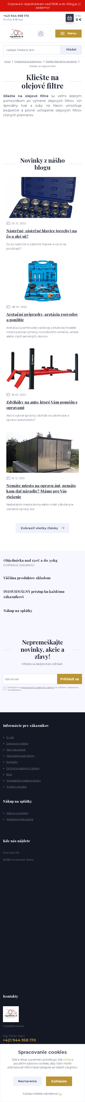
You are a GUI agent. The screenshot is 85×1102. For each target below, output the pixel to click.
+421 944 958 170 (16, 16)
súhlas (67, 1059)
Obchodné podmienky (20, 755)
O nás (10, 737)
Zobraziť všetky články (39, 528)
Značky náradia (16, 786)
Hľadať (71, 49)
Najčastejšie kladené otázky (23, 780)
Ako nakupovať (16, 749)
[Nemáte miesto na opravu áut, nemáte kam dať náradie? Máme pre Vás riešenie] (42, 452)
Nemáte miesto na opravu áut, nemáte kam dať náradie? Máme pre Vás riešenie (41, 491)
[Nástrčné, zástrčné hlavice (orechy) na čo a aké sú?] (42, 197)
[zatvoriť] (79, 4)
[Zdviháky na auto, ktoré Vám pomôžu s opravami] (42, 368)
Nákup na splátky (17, 813)
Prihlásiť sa (69, 679)
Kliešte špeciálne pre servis (61, 61)
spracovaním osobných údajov (37, 687)
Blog (9, 774)
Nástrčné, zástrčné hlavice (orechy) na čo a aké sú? (41, 233)
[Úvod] (16, 34)
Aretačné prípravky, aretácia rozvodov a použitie (42, 316)
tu (60, 1093)
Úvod (7, 61)
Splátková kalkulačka (19, 819)
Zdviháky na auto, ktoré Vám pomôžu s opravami (41, 404)
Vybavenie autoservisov (28, 61)
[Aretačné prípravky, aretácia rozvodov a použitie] (42, 280)
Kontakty (12, 761)
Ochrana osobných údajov (22, 768)
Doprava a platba (17, 743)
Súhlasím (59, 1081)
